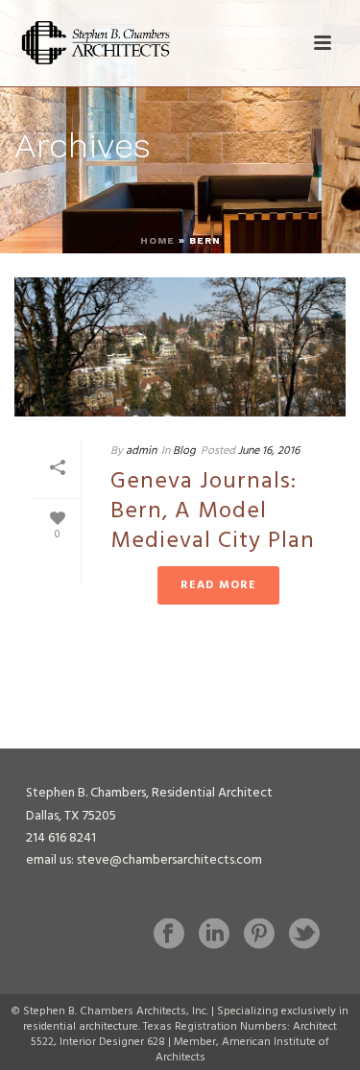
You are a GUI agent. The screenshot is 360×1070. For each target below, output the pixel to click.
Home (157, 240)
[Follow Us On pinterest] (259, 935)
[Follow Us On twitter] (304, 935)
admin (141, 451)
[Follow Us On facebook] (169, 935)
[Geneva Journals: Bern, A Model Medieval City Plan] (180, 346)
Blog (184, 451)
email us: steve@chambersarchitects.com (144, 860)
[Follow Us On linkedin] (214, 935)
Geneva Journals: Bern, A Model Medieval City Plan (212, 511)
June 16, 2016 (269, 451)
